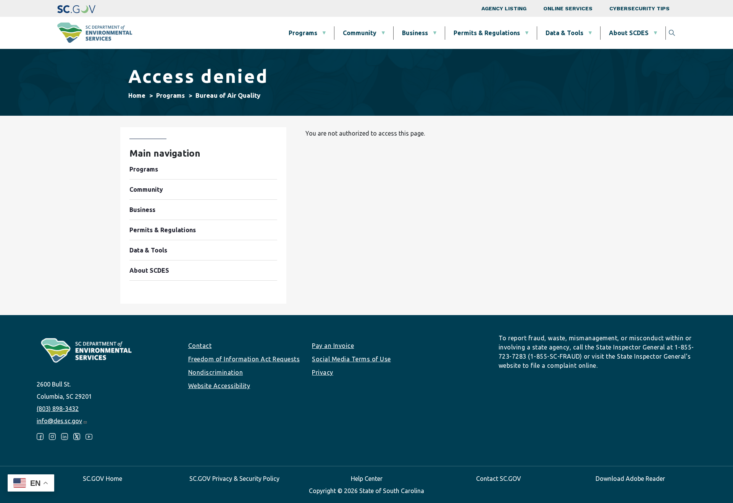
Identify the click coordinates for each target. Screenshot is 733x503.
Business (415, 32)
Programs (303, 32)
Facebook (40, 436)
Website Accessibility (219, 385)
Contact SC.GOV (498, 478)
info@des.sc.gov (59, 420)
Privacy (322, 372)
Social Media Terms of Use (351, 359)
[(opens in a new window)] (76, 8)
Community (359, 32)
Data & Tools (564, 32)
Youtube (89, 436)
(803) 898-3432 (58, 408)
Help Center (367, 478)
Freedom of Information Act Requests (244, 359)
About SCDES (629, 32)
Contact (200, 345)
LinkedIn (64, 436)
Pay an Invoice (333, 345)
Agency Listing (503, 8)
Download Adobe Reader (630, 478)
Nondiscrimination (215, 372)
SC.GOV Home (102, 478)
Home (136, 95)
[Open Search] (672, 33)
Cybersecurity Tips (639, 8)
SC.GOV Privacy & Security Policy (234, 478)
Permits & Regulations (487, 32)
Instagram (52, 436)
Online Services (568, 8)
